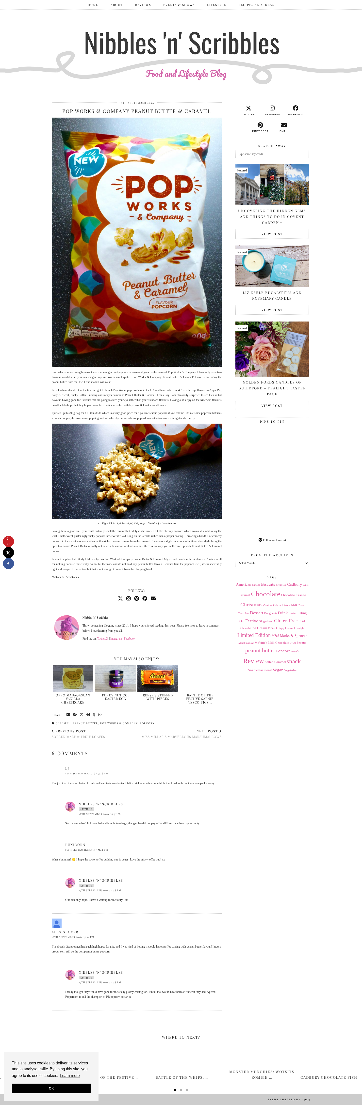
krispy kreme (284, 628)
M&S (275, 636)
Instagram (116, 638)
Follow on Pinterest (274, 540)
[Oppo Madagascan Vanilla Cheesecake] (73, 678)
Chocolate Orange (293, 595)
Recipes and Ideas (256, 5)
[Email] (153, 598)
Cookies (267, 605)
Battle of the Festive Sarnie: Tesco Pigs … (200, 698)
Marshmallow (246, 643)
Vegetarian (290, 670)
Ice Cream (259, 628)
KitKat (271, 628)
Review (253, 661)
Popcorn (147, 723)
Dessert (256, 612)
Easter (293, 613)
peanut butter (85, 723)
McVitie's (261, 643)
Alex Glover (65, 932)
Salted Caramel (275, 662)
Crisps (277, 605)
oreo (293, 643)
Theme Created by (289, 1099)
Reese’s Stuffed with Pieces (158, 697)
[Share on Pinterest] (88, 714)
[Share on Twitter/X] (82, 714)
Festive (251, 620)
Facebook (129, 638)
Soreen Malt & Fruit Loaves (78, 734)
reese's (295, 651)
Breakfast (281, 584)
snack (294, 661)
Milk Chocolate (278, 643)
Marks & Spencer (293, 636)
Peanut (301, 643)
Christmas (251, 605)
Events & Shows (179, 5)
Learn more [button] (70, 1076)
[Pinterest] (136, 598)
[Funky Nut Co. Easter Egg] (115, 678)
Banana (256, 584)
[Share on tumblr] (94, 714)
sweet (268, 670)
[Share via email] (68, 714)
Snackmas (255, 670)
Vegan (278, 670)
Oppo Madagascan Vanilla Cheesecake (73, 698)
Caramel (63, 723)
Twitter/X (102, 638)
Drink (283, 613)
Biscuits (268, 584)
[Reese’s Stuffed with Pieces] (157, 678)
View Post (272, 234)
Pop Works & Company (119, 723)
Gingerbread (266, 621)
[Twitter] (120, 598)
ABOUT (117, 5)
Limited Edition (254, 635)
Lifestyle (216, 5)
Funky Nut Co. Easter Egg (115, 697)
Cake (306, 584)
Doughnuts (270, 613)
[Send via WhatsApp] (100, 714)
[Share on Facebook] (75, 714)
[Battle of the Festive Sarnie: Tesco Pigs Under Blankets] (200, 678)
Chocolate (265, 594)
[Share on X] (8, 552)
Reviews (143, 5)
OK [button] (51, 1088)
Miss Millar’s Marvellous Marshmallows (182, 734)
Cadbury (294, 584)
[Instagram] (128, 598)
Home (93, 5)
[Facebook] (144, 598)
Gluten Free (286, 620)
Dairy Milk (290, 605)
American (243, 584)
